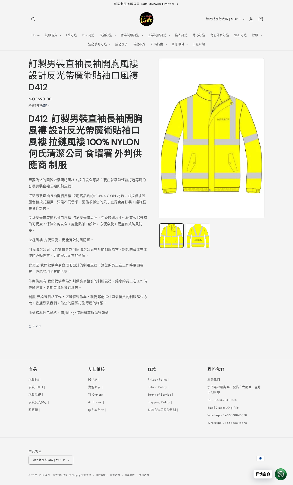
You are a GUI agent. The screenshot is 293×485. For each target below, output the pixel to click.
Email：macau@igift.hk (223, 407)
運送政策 (144, 475)
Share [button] (37, 326)
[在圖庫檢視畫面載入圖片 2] (198, 235)
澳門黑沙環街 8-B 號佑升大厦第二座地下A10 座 (234, 390)
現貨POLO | (37, 387)
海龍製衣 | (95, 387)
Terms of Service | (160, 394)
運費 (45, 105)
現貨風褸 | (36, 394)
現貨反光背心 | (39, 402)
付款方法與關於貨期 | (163, 410)
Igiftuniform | (97, 410)
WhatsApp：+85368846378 (227, 415)
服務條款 (130, 475)
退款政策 (101, 475)
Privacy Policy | (158, 379)
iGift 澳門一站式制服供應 (53, 475)
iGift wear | (96, 402)
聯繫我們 (213, 379)
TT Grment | (96, 394)
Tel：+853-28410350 (222, 400)
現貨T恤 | (35, 379)
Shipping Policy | (160, 402)
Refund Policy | (158, 387)
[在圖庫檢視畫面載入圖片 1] (171, 235)
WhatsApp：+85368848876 (227, 423)
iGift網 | (94, 379)
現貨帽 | (34, 410)
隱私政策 (115, 475)
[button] (33, 19)
